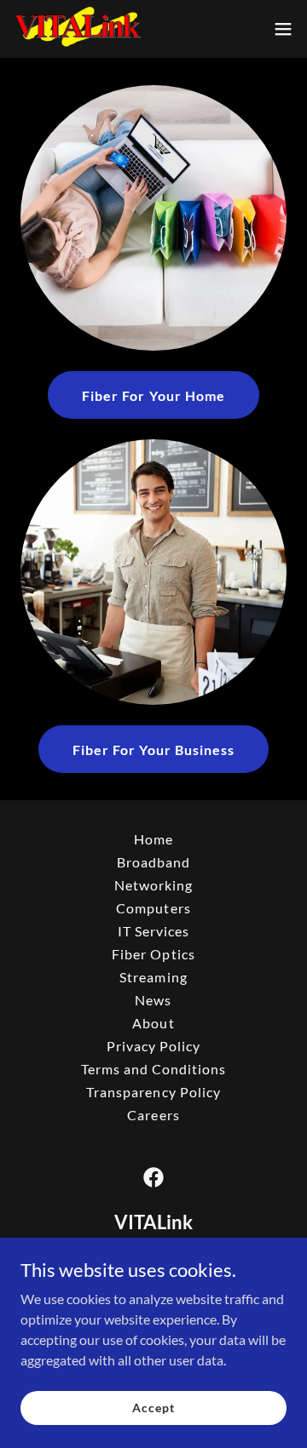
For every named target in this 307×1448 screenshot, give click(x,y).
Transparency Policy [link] (153, 1092)
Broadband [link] (153, 862)
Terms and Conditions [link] (153, 1069)
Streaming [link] (153, 977)
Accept (153, 1407)
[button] (283, 29)
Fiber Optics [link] (153, 954)
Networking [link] (153, 885)
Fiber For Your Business (153, 749)
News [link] (153, 1000)
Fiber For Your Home (153, 395)
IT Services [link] (153, 931)
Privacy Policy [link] (153, 1046)
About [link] (153, 1023)
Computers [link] (153, 908)
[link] (78, 29)
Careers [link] (153, 1115)
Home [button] (153, 839)
